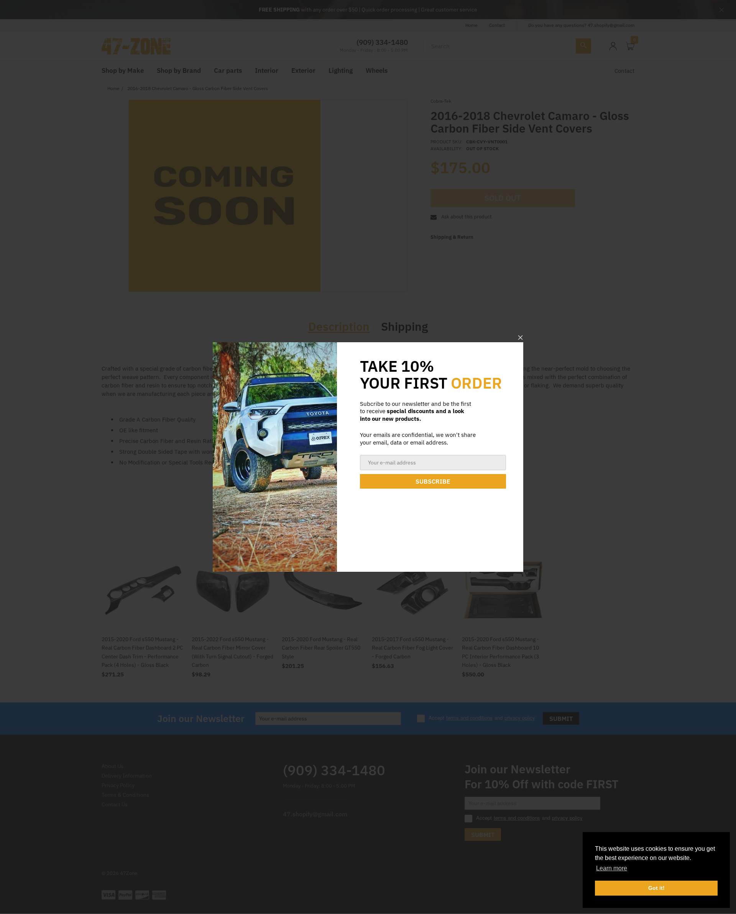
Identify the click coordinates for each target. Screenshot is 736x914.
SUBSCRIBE (433, 481)
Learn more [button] (611, 868)
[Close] (520, 337)
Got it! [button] (656, 888)
